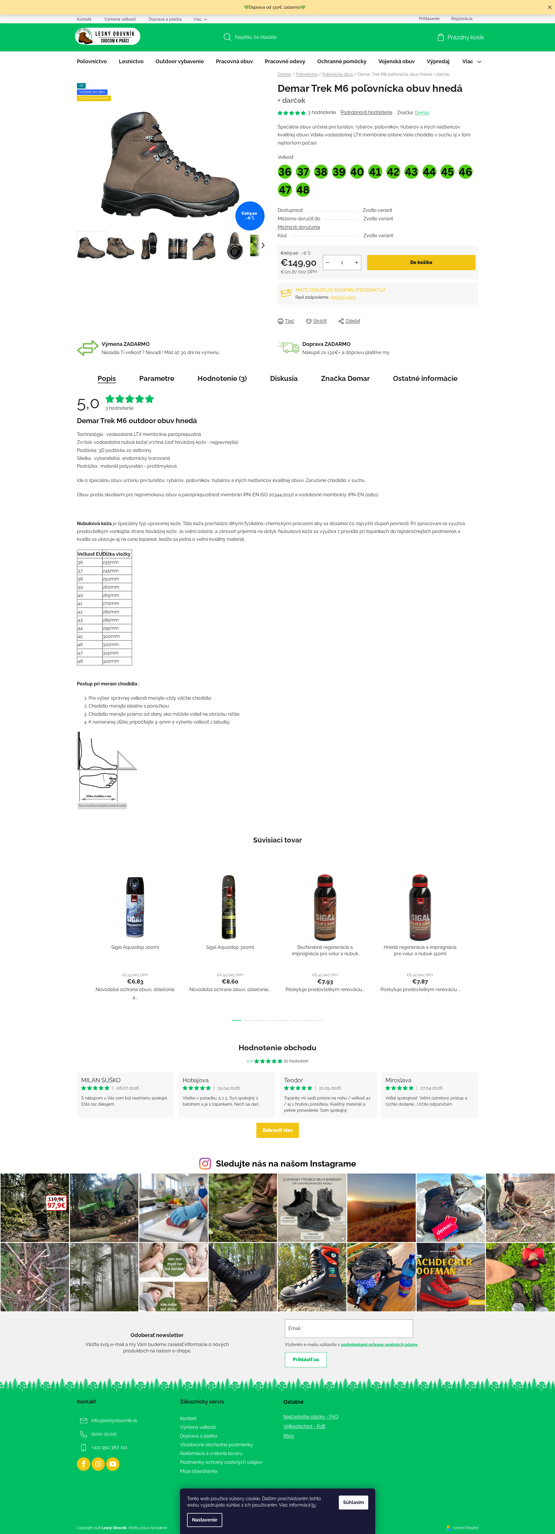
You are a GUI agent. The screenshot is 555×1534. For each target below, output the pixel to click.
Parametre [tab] (156, 378)
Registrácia (462, 18)
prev (81, 945)
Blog (288, 1436)
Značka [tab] (345, 378)
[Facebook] (83, 1464)
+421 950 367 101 (109, 1447)
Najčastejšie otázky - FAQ (310, 1416)
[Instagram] (98, 1464)
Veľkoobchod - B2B (304, 1426)
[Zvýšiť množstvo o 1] (356, 262)
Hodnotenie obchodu (277, 1047)
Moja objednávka (198, 1471)
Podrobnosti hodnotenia (366, 112)
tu (313, 1505)
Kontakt (84, 19)
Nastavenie (204, 1520)
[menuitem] (92, 61)
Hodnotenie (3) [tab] (222, 378)
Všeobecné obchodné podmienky (216, 1444)
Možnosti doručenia (299, 227)
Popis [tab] (107, 378)
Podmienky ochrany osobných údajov (221, 1462)
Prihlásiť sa (306, 1359)
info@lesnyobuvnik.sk (114, 1420)
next (473, 945)
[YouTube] (112, 1464)
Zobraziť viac (277, 1130)
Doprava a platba (165, 19)
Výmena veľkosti (120, 19)
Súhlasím (353, 1502)
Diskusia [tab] (284, 378)
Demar (422, 112)
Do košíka (421, 262)
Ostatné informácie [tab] (425, 378)
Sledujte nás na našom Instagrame (286, 1164)
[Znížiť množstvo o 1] (327, 262)
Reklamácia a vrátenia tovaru (211, 1453)
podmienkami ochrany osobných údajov (379, 1344)
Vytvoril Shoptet (465, 1528)
